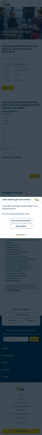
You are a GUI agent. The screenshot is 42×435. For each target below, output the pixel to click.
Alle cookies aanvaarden (21, 220)
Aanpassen (20, 234)
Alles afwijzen (21, 226)
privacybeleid (17, 214)
